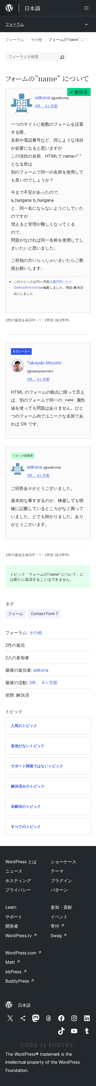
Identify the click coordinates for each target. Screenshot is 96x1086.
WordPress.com (23, 952)
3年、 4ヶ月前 (46, 106)
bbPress (16, 971)
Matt (12, 962)
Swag (59, 935)
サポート (13, 916)
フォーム (15, 613)
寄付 (58, 926)
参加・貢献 (61, 907)
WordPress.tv (21, 935)
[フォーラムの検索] (62, 56)
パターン (59, 890)
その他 (36, 39)
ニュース (13, 871)
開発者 (11, 926)
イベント (59, 916)
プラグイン (61, 880)
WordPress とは (21, 861)
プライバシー (18, 890)
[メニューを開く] (87, 8)
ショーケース (63, 861)
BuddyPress (19, 981)
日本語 (24, 1005)
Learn (10, 907)
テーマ (57, 871)
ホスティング (18, 880)
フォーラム (14, 24)
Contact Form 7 (44, 613)
